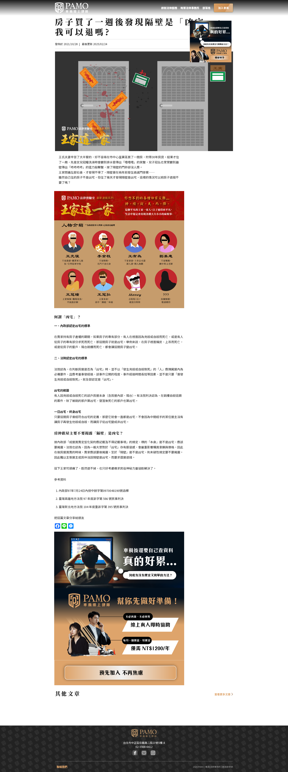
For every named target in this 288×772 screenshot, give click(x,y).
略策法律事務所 (189, 8)
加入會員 (223, 8)
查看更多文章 (222, 694)
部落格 (206, 8)
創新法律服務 (169, 8)
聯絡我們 (62, 767)
